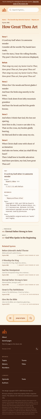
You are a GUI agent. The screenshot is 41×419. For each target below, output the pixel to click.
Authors (5, 383)
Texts (24, 379)
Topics (4, 360)
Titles (24, 364)
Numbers (5, 368)
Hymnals (5, 379)
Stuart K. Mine (11, 181)
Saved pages (6, 341)
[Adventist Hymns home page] (4, 10)
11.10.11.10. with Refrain (14, 186)
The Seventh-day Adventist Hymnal (19, 20)
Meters (4, 364)
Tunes (24, 360)
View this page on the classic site (26, 3)
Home (4, 20)
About (4, 337)
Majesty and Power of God (15, 198)
